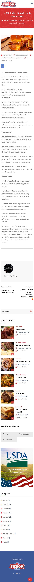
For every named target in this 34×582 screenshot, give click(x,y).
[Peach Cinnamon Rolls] (7, 364)
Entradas (5, 513)
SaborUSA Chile (7, 55)
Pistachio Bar (20, 393)
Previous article (6, 287)
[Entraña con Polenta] (7, 348)
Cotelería (6, 504)
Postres (5, 538)
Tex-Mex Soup (21, 377)
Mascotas (6, 521)
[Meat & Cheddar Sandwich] (7, 413)
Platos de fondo (21, 343)
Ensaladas (6, 509)
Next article (29, 287)
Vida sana (19, 58)
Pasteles (18, 359)
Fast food (19, 326)
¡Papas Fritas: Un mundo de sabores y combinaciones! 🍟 (27, 294)
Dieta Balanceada (16, 20)
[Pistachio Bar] (7, 396)
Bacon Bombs (20, 329)
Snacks (18, 391)
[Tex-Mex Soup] (7, 380)
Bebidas (5, 500)
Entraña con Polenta (23, 345)
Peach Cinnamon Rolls (23, 361)
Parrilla (5, 525)
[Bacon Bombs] (7, 332)
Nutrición (13, 58)
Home (5, 20)
